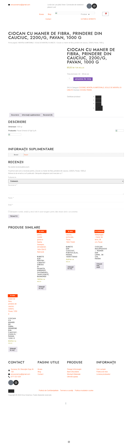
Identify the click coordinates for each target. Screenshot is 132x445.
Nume (11, 198)
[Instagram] (94, 6)
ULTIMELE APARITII (88, 19)
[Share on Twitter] (98, 104)
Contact (48, 19)
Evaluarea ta (12, 177)
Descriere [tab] (15, 115)
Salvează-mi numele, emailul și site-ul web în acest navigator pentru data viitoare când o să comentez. (44, 212)
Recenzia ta (12, 185)
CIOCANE (82, 87)
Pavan (26, 155)
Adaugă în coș (83, 79)
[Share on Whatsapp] (98, 100)
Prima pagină (12, 43)
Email (10, 205)
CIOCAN (83, 90)
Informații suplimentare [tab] (31, 115)
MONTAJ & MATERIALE (26, 43)
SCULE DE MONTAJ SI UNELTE (45, 43)
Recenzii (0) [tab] (47, 115)
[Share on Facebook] (98, 97)
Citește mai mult (99, 266)
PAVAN (89, 90)
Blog (49, 14)
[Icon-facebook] (89, 6)
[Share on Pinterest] (99, 108)
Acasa (41, 14)
